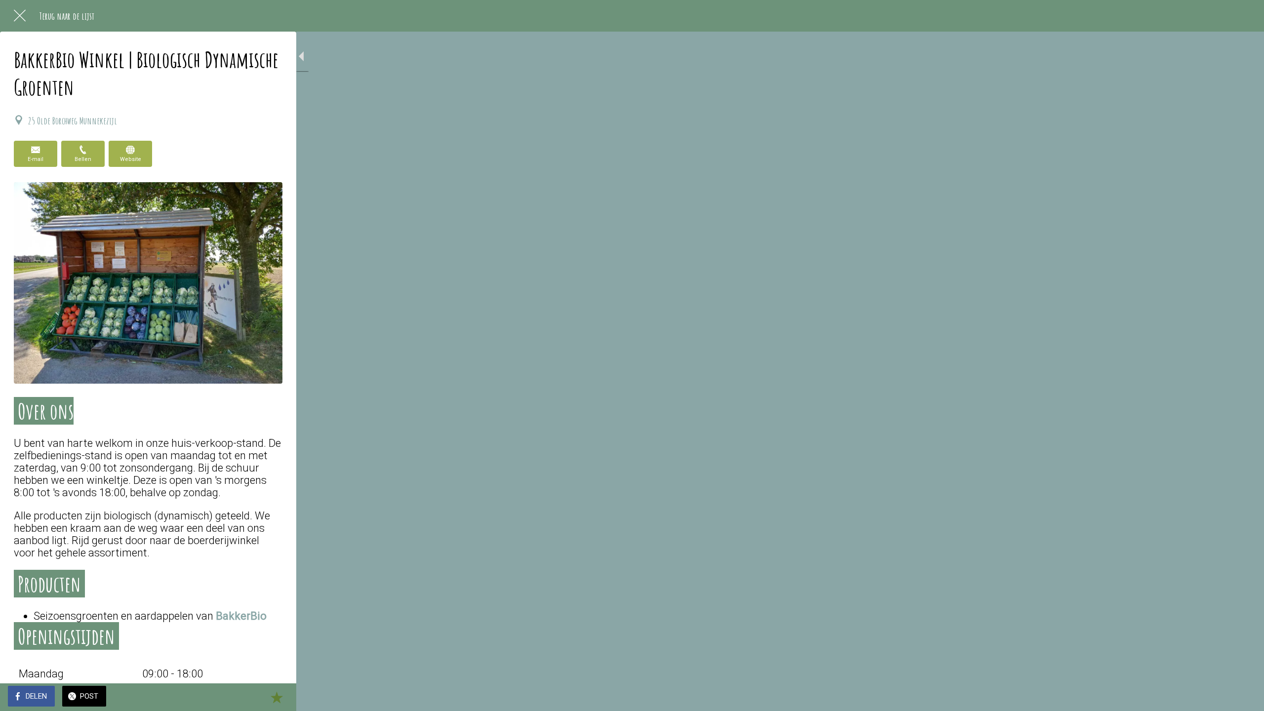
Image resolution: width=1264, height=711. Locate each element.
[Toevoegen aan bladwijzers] (276, 697)
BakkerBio (241, 616)
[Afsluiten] (20, 16)
